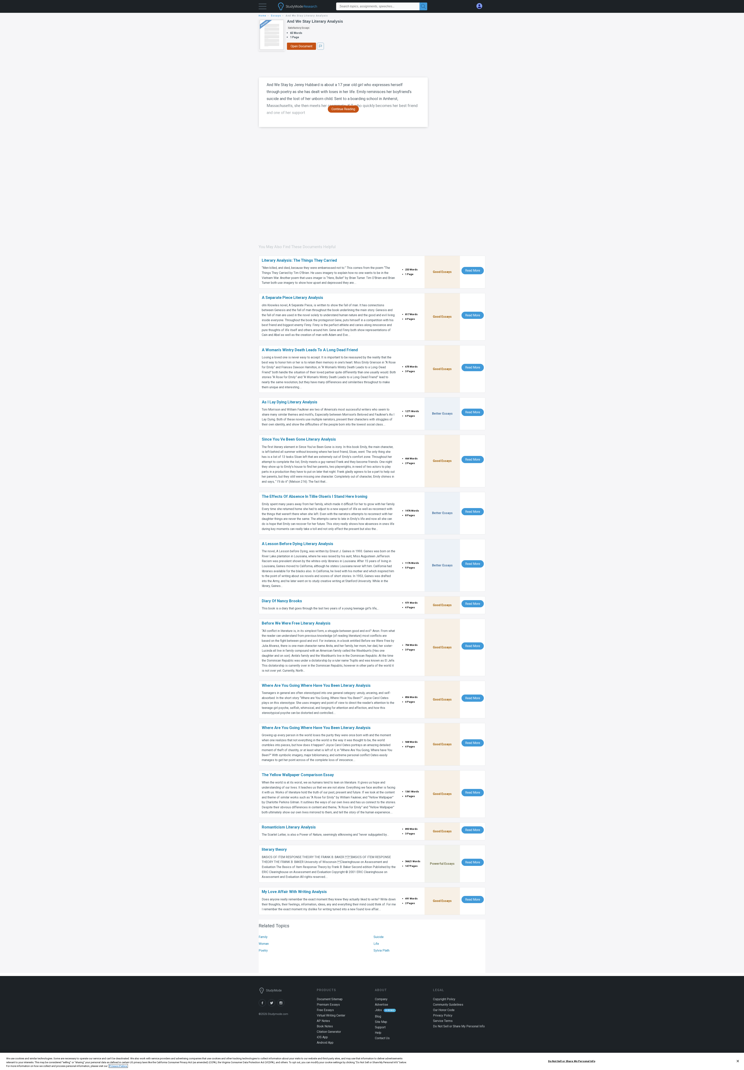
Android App (325, 1042)
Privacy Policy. (118, 1066)
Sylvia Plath (381, 950)
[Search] (423, 6)
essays (276, 15)
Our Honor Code (444, 1010)
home (262, 15)
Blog (378, 1016)
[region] (372, 1061)
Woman (264, 944)
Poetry (263, 950)
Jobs (378, 1010)
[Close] (738, 1061)
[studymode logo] (304, 6)
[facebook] (263, 1005)
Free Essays (325, 1010)
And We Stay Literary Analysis (315, 21)
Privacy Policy (442, 1015)
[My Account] (480, 6)
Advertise (381, 1004)
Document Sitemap (330, 999)
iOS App (322, 1037)
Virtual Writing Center (331, 1015)
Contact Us (382, 1038)
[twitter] (272, 1005)
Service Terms (443, 1021)
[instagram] (281, 1005)
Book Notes (325, 1026)
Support (380, 1027)
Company (381, 999)
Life (376, 944)
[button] (262, 7)
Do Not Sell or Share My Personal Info (571, 1061)
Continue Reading (343, 109)
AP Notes (323, 1021)
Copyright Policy (444, 999)
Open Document (301, 46)
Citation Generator (329, 1032)
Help (378, 1033)
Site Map (381, 1022)
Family (263, 937)
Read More (472, 270)
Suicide (379, 937)
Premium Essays (328, 1004)
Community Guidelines (448, 1004)
